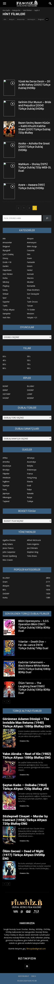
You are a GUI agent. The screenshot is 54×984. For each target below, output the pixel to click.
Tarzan (30, 305)
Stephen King (32, 552)
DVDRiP (30, 390)
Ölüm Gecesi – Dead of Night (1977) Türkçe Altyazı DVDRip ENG (24, 854)
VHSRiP (6, 398)
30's (28, 356)
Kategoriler (16, 10)
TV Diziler (31, 309)
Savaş (5, 290)
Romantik (31, 286)
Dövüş (5, 258)
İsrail (29, 485)
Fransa (30, 473)
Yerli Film (6, 317)
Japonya (6, 493)
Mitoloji (6, 282)
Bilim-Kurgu (32, 246)
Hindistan (6, 477)
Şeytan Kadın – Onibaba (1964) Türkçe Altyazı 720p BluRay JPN (26, 787)
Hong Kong (32, 477)
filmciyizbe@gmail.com (36, 948)
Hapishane (7, 270)
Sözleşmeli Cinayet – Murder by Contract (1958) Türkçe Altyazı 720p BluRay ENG (25, 820)
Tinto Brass (32, 556)
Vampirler (7, 313)
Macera (30, 278)
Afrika (5, 458)
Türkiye (30, 501)
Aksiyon (11, 19)
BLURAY (30, 386)
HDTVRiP (6, 394)
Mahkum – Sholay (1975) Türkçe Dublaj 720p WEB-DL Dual (34, 167)
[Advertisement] (27, 49)
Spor (5, 298)
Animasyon (31, 19)
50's (28, 360)
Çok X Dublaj (8, 254)
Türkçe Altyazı (8, 309)
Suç (28, 298)
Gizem (29, 266)
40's (4, 360)
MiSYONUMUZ (23, 976)
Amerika (6, 462)
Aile (5, 19)
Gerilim (6, 266)
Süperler (6, 301)
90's (28, 368)
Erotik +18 (7, 262)
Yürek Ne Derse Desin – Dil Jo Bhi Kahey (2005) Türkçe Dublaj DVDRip (34, 85)
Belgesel (41, 19)
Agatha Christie (9, 540)
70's (28, 364)
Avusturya (7, 465)
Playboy (6, 286)
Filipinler (6, 473)
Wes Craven (8, 560)
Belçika (30, 465)
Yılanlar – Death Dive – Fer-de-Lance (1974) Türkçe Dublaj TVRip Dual (33, 645)
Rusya (29, 497)
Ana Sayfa (6, 10)
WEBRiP (30, 398)
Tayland (6, 501)
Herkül (29, 270)
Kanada (30, 493)
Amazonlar (21, 19)
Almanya (30, 458)
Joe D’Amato (32, 548)
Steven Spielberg (10, 556)
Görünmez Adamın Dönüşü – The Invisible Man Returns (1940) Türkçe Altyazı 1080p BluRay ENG (27, 722)
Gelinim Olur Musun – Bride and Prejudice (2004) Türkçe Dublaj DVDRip (34, 105)
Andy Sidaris (8, 544)
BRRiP (5, 390)
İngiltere (6, 481)
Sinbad (5, 294)
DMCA (33, 976)
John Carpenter (9, 552)
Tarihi (5, 305)
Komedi (30, 274)
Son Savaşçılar (33, 294)
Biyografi (6, 250)
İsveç (5, 489)
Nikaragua (7, 497)
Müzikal (30, 282)
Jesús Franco (8, 548)
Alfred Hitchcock (34, 540)
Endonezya (31, 469)
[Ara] (47, 218)
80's (4, 368)
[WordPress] (27, 966)
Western (30, 313)
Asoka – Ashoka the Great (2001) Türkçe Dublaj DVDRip (34, 147)
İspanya (6, 485)
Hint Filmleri (27, 10)
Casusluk (30, 250)
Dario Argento (33, 544)
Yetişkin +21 (32, 317)
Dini (28, 254)
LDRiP (29, 394)
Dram (29, 258)
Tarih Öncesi (32, 301)
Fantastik (31, 262)
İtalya (29, 489)
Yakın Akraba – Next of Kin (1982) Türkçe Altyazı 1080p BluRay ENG (27, 755)
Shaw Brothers (33, 290)
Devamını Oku (24, 741)
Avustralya (31, 462)
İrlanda (30, 481)
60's (4, 364)
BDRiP (5, 386)
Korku (5, 278)
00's (4, 356)
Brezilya (6, 469)
